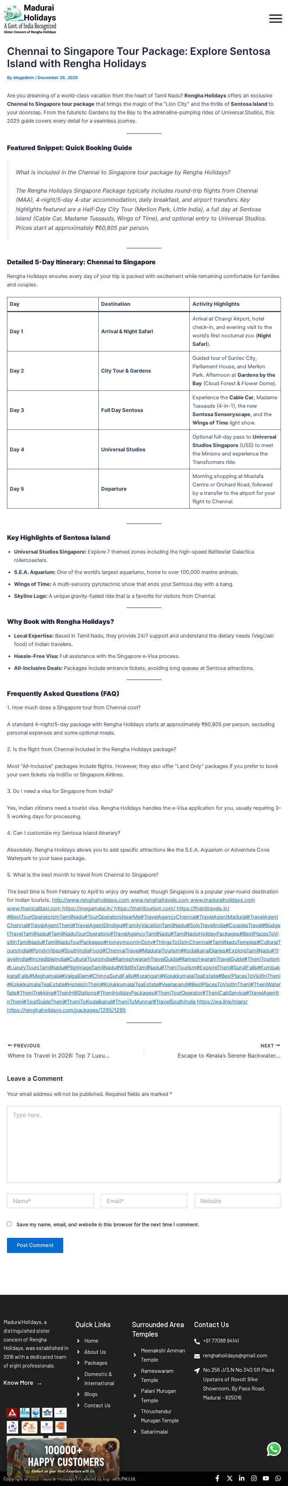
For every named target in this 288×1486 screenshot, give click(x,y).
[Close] (111, 1444)
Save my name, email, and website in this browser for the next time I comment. (108, 1224)
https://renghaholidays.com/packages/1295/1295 (66, 1010)
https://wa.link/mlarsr (222, 1002)
